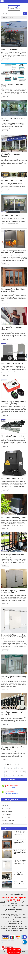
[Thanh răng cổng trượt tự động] (14, 426)
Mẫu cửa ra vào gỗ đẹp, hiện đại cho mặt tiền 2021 (20, 842)
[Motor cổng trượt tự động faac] (14, 542)
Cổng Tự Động (6, 805)
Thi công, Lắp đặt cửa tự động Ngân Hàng (19, 882)
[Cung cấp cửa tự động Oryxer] (14, 34)
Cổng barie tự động (7, 823)
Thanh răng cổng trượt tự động (12, 436)
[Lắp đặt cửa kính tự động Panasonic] (14, 143)
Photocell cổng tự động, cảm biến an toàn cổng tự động (13, 403)
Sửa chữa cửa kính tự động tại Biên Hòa (12, 328)
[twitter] (9, 941)
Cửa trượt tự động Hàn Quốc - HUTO (12, 85)
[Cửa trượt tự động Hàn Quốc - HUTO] (14, 72)
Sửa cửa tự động (7, 814)
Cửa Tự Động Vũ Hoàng (8, 803)
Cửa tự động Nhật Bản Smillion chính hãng (13, 119)
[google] (12, 941)
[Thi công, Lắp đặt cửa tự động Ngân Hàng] (7, 884)
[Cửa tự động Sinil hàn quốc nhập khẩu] (14, 664)
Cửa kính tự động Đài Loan (11, 180)
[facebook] (5, 941)
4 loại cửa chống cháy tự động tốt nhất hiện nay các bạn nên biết (19, 833)
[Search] (25, 13)
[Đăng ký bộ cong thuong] (14, 948)
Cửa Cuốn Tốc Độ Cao (8, 820)
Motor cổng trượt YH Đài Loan (12, 363)
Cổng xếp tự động (7, 811)
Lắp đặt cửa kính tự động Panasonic (10, 155)
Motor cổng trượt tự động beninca (13, 518)
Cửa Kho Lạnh (6, 817)
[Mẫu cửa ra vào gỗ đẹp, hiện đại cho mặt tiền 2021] (7, 844)
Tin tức (7, 828)
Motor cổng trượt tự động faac (12, 555)
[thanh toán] (14, 937)
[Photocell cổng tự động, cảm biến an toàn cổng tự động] (14, 389)
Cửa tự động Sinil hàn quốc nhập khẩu (13, 678)
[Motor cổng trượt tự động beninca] (14, 504)
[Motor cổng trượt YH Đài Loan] (14, 352)
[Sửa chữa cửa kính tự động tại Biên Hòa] (14, 316)
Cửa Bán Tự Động (6, 808)
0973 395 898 (14, 949)
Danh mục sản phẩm (12, 800)
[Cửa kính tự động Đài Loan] (14, 175)
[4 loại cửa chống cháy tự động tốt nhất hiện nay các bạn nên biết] (7, 835)
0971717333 (14, 952)
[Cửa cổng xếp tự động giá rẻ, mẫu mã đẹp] (7, 876)
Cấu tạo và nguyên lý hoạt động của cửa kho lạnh (20, 852)
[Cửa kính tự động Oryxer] (14, 203)
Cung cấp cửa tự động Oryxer (12, 49)
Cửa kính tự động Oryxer (10, 215)
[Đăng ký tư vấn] (25, 937)
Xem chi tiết (5, 59)
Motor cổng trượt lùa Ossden (12, 479)
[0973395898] (25, 942)
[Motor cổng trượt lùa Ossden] (14, 463)
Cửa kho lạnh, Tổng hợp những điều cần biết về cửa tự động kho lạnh (20, 862)
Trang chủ (4, 17)
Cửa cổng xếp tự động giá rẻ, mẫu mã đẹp (19, 873)
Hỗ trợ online (10, 779)
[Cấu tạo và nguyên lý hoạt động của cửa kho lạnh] (7, 854)
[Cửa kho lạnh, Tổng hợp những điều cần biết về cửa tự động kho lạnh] (7, 865)
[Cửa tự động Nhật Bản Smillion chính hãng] (14, 108)
